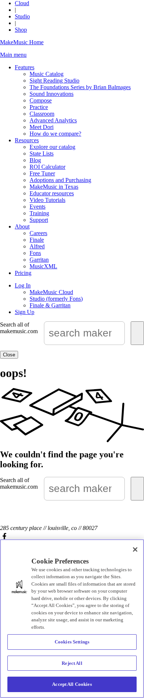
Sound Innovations (51, 94)
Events (37, 206)
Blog (35, 160)
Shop (21, 30)
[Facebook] (72, 536)
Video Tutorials (47, 200)
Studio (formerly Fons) (56, 299)
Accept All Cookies (72, 684)
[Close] (135, 549)
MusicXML (43, 266)
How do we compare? (55, 133)
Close (9, 354)
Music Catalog (47, 74)
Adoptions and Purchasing (60, 180)
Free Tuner (42, 173)
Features (24, 67)
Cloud (22, 3)
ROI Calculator (47, 167)
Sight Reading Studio (54, 80)
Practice (39, 107)
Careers (38, 233)
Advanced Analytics (53, 120)
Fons (35, 253)
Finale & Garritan (50, 305)
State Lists (42, 153)
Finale (37, 240)
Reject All (72, 663)
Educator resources (52, 193)
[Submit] (137, 333)
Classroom (42, 114)
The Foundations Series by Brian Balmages (80, 87)
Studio (22, 16)
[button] (13, 55)
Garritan (39, 259)
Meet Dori (42, 127)
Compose (41, 100)
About (22, 226)
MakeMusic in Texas (54, 187)
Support (39, 220)
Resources (27, 140)
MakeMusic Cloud (51, 292)
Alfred (37, 246)
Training (39, 213)
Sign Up (24, 312)
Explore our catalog (52, 147)
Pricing (23, 273)
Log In (23, 285)
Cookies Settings (72, 642)
